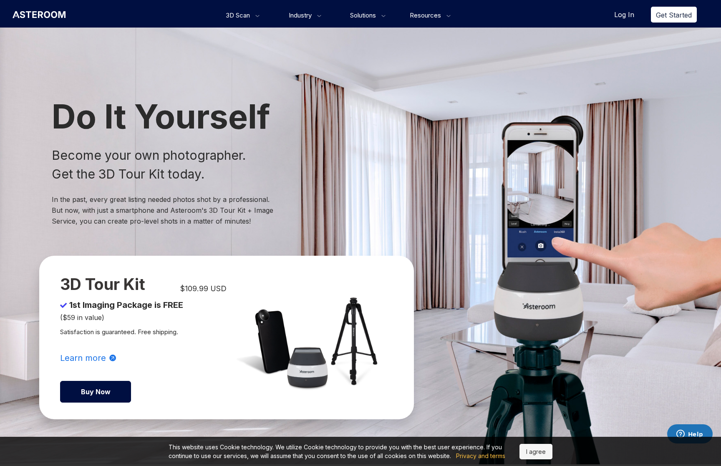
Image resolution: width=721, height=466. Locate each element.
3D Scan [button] (239, 15)
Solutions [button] (364, 15)
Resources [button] (426, 15)
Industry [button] (301, 15)
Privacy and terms (480, 455)
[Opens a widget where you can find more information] (690, 434)
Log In (624, 14)
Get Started (674, 15)
